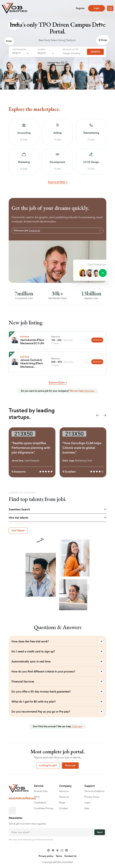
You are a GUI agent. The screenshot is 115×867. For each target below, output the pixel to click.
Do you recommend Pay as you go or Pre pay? (41, 712)
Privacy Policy (91, 796)
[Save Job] (86, 340)
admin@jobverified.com (22, 798)
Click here (89, 390)
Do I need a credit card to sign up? (33, 651)
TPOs (37, 796)
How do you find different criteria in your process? (43, 671)
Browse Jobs (40, 791)
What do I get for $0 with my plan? (34, 702)
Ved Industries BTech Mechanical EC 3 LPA (32, 341)
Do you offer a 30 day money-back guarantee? (41, 691)
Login (97, 8)
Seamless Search (19, 509)
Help (86, 808)
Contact (63, 808)
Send (99, 832)
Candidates (40, 802)
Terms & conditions (94, 791)
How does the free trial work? (30, 641)
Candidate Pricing (43, 808)
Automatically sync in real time (31, 661)
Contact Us (70, 856)
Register (80, 8)
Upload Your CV (56, 62)
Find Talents (18, 530)
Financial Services (23, 681)
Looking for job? (48, 765)
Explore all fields (56, 182)
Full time (24, 336)
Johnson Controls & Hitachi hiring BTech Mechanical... (31, 363)
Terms (59, 856)
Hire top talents (18, 518)
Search (95, 51)
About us (64, 791)
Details (97, 340)
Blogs (62, 802)
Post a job (70, 765)
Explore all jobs (57, 382)
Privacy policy (46, 856)
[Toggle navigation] (110, 8)
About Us (64, 796)
